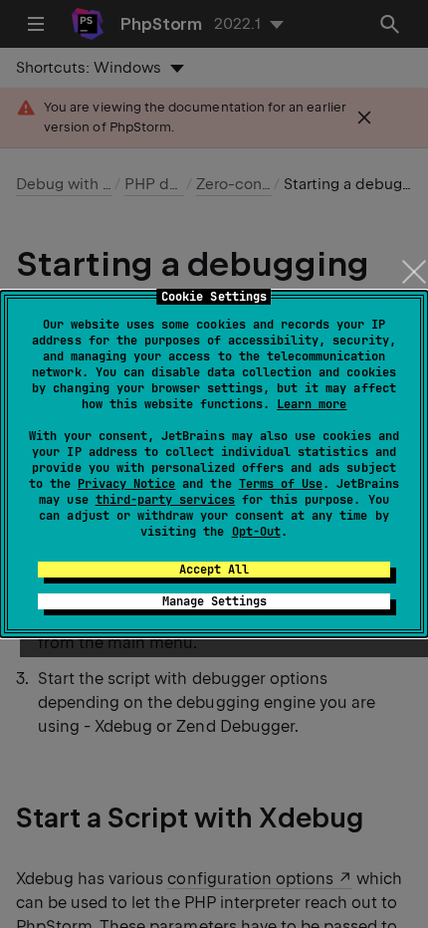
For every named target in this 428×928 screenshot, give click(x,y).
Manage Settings (214, 601)
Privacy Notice (126, 484)
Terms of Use (280, 484)
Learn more (311, 404)
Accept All (214, 570)
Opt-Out (256, 532)
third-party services (165, 500)
